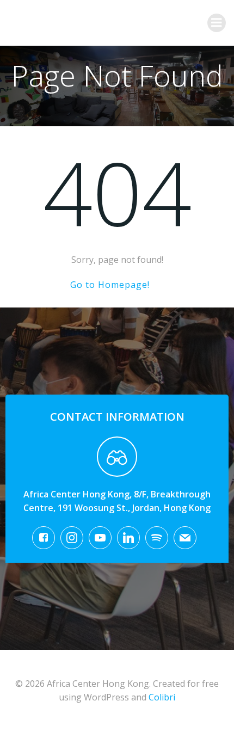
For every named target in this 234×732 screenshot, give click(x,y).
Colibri (162, 697)
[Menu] (216, 23)
